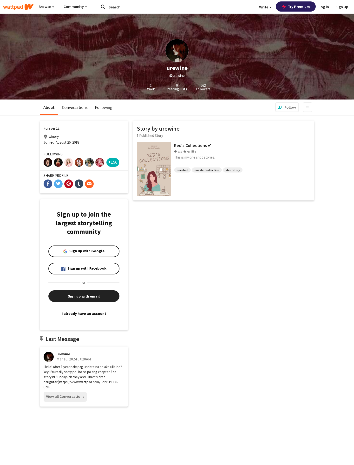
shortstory (233, 170)
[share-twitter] (58, 183)
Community (74, 6)
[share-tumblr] (79, 183)
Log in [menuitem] (324, 6)
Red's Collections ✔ (192, 145)
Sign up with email (84, 296)
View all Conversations (65, 396)
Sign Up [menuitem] (341, 6)
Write (264, 7)
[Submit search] (103, 7)
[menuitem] (287, 107)
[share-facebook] (48, 183)
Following (103, 107)
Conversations (75, 107)
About (49, 107)
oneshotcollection (207, 170)
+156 (112, 162)
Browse (45, 6)
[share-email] (89, 183)
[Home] (18, 6)
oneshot (182, 170)
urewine (63, 354)
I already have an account (84, 313)
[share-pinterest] (68, 183)
